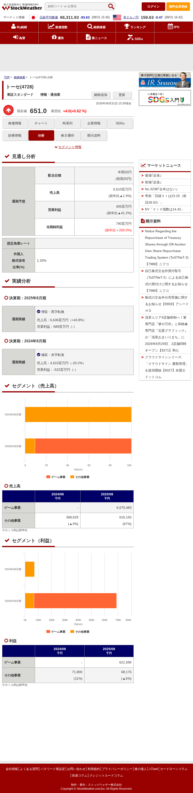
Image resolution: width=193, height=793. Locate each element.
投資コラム (79, 775)
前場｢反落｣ (153, 182)
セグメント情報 (69, 147)
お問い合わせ (76, 769)
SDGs (120, 123)
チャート (41, 123)
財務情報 (14, 135)
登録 (178, 6)
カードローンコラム (174, 769)
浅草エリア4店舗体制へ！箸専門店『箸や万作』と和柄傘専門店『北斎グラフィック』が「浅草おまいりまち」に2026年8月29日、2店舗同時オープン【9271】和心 (166, 334)
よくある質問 (29, 769)
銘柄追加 (100, 95)
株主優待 (67, 135)
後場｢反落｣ (153, 175)
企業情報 (94, 123)
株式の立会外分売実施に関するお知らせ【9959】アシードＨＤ (167, 304)
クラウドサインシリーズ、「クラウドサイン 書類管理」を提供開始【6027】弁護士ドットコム (167, 367)
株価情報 (14, 123)
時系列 (67, 123)
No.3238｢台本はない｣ (161, 189)
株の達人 (141, 769)
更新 (122, 95)
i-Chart (153, 769)
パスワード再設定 (52, 769)
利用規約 (94, 769)
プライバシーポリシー (117, 769)
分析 (41, 135)
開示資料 (94, 135)
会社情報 (12, 769)
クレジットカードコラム (106, 775)
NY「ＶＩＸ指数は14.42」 (164, 209)
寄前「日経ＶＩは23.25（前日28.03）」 (165, 199)
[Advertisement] (96, 56)
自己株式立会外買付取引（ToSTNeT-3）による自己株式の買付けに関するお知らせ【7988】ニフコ (166, 280)
